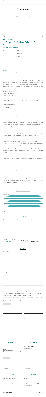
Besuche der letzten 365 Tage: (30, 383)
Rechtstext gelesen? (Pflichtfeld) (9, 350)
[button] (6, 196)
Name (4, 257)
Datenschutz (5, 349)
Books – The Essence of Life (29, 346)
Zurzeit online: (27, 378)
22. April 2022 (8, 241)
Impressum (22, 394)
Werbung (10, 39)
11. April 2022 (22, 243)
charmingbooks (15, 47)
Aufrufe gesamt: (27, 385)
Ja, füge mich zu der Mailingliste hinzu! (11, 272)
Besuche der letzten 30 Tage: (30, 381)
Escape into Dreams (28, 348)
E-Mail (4, 346)
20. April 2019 (8, 47)
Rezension (5, 39)
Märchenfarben (27, 350)
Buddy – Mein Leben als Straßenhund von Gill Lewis (36, 240)
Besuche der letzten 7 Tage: (29, 380)
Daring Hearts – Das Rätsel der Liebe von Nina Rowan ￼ (22, 241)
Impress (6, 70)
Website (4, 267)
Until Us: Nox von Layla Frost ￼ (9, 239)
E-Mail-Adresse (6, 262)
